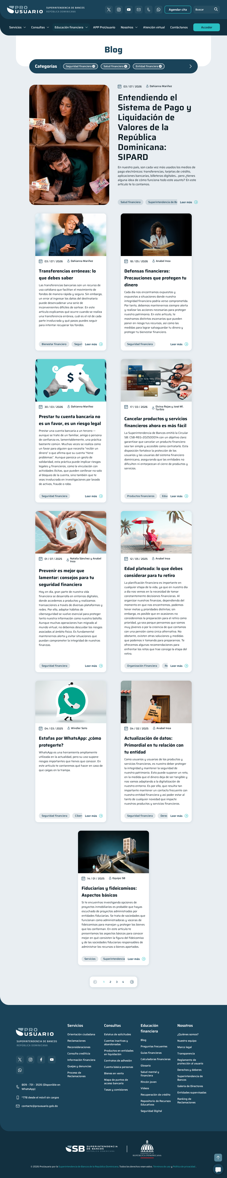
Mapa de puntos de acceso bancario (116, 1081)
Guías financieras (151, 1053)
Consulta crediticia (78, 1053)
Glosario (146, 1065)
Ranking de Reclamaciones (186, 1101)
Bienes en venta (114, 1073)
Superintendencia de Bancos (190, 1078)
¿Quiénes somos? (188, 1034)
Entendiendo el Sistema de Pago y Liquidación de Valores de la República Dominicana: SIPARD (154, 127)
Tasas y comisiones (116, 1090)
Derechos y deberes (189, 1070)
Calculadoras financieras (155, 1059)
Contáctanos (179, 27)
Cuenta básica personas (118, 1067)
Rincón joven (149, 1082)
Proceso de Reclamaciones (76, 1074)
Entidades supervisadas (191, 1092)
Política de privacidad (184, 1166)
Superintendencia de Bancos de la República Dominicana (88, 1166)
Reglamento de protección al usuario (190, 1062)
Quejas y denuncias (79, 1066)
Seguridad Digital (151, 1111)
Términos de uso (161, 1166)
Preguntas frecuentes (154, 1046)
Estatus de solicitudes (117, 1034)
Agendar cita (178, 9)
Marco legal (184, 1047)
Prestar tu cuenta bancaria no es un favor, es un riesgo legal (70, 420)
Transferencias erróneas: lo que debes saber (67, 274)
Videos (145, 1088)
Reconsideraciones (78, 1047)
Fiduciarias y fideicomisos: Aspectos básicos (109, 892)
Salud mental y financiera (150, 1074)
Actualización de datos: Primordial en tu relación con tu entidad (154, 745)
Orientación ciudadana (81, 1034)
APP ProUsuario (104, 27)
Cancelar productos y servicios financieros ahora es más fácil (155, 422)
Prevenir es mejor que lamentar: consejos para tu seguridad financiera (66, 577)
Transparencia (186, 1053)
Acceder (205, 28)
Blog (143, 1040)
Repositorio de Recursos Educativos (156, 1103)
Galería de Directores (190, 1086)
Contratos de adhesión (118, 1060)
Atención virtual (154, 27)
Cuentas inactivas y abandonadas (116, 1042)
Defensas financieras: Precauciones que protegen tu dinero (155, 278)
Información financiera (81, 1060)
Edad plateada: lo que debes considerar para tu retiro (153, 572)
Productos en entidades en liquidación (119, 1052)
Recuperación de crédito (155, 1095)
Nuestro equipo (186, 1041)
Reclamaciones (76, 1041)
